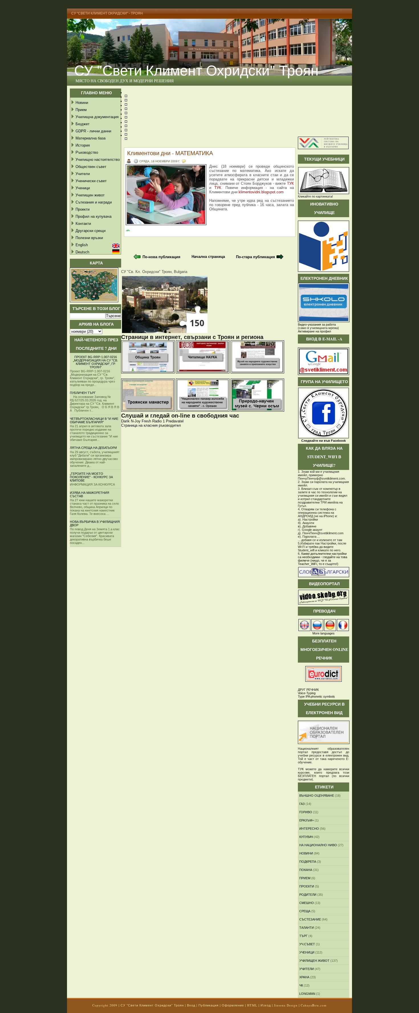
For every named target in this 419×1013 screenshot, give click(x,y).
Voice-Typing (307, 693)
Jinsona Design (286, 1005)
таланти (306, 927)
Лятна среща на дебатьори (93, 447)
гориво (305, 812)
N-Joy (136, 421)
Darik (125, 421)
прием (304, 878)
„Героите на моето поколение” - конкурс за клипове (91, 477)
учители (306, 969)
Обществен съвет (91, 167)
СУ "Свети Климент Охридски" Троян (196, 69)
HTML (252, 1005)
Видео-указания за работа (317, 324)
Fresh (146, 421)
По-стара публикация (255, 257)
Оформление (233, 1005)
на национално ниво (318, 845)
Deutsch (82, 252)
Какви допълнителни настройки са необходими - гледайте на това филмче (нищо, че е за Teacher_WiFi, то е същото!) (322, 559)
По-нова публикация (161, 257)
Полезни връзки (89, 238)
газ (302, 804)
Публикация (208, 1005)
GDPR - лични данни (93, 131)
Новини (82, 102)
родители (307, 894)
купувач (306, 837)
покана (305, 870)
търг (303, 936)
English (82, 245)
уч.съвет (307, 944)
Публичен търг (83, 392)
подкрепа (307, 861)
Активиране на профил (314, 331)
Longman (307, 993)
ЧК (301, 985)
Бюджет (83, 124)
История (83, 145)
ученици (306, 952)
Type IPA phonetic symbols (316, 696)
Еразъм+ (306, 820)
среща (304, 911)
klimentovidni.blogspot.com (261, 192)
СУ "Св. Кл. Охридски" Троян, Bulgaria (154, 272)
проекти (306, 886)
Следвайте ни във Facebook (323, 440)
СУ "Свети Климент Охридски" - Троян (107, 13)
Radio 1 (158, 421)
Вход (191, 1005)
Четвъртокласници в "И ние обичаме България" (94, 420)
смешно (306, 903)
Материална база (90, 138)
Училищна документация (97, 117)
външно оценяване (316, 795)
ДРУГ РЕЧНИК (308, 689)
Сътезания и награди (94, 202)
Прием (81, 110)
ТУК (290, 183)
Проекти (83, 209)
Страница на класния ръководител (151, 425)
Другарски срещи (90, 231)
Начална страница (208, 256)
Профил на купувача (93, 216)
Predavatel (175, 421)
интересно (309, 828)
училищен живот (314, 960)
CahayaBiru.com (314, 1005)
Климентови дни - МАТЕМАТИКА (170, 153)
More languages (323, 633)
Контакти (83, 223)
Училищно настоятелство (98, 159)
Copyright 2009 (104, 1005)
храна (304, 977)
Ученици (83, 188)
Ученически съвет (91, 181)
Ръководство (87, 152)
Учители (83, 174)
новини (306, 853)
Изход (266, 1005)
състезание (310, 919)
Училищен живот (90, 195)
